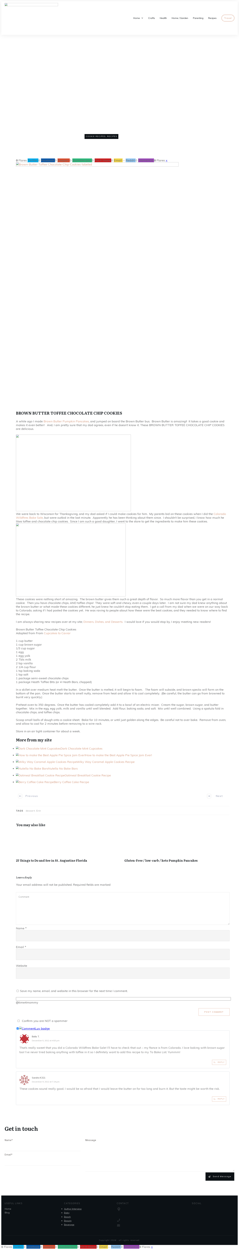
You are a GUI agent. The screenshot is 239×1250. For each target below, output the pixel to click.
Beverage (69, 1224)
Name (21, 928)
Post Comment (214, 1012)
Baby (66, 1212)
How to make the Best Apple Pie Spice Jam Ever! (118, 755)
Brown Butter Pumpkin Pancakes (66, 421)
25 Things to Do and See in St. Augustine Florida (68, 848)
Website (21, 966)
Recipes (112, 136)
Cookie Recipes (96, 136)
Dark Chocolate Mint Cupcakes (81, 748)
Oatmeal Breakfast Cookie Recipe (88, 775)
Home (8, 1208)
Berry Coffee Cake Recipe (71, 782)
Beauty (68, 1220)
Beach (67, 1216)
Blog (7, 1212)
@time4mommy (27, 1002)
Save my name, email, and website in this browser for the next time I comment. (74, 991)
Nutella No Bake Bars (63, 768)
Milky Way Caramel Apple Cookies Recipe (106, 762)
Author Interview (73, 1208)
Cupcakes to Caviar (57, 633)
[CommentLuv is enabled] (34, 1028)
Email (21, 947)
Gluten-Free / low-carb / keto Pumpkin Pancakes (177, 848)
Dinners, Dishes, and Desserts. (103, 622)
